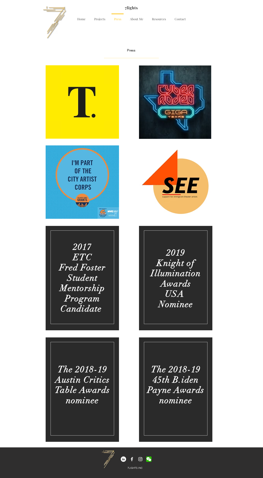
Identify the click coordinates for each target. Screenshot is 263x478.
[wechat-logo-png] (149, 459)
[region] (82, 278)
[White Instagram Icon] (140, 459)
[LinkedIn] (123, 459)
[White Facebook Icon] (132, 459)
